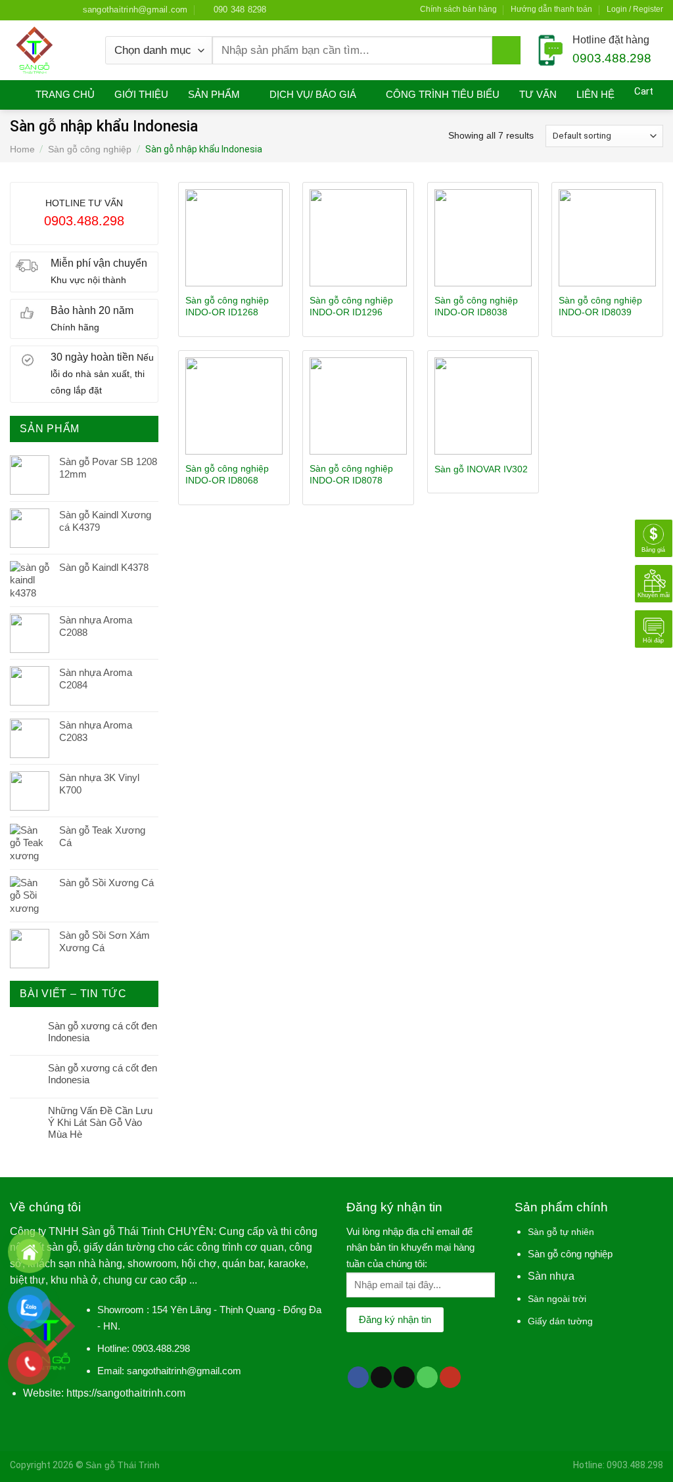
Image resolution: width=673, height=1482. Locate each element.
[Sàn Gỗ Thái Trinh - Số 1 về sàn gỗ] (47, 50)
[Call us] (427, 1377)
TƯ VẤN (538, 94)
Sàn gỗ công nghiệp (89, 149)
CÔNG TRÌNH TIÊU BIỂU (442, 94)
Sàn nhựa (551, 1276)
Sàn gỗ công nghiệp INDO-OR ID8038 (476, 306)
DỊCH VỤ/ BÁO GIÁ (312, 94)
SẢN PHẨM (214, 94)
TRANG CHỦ (65, 94)
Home (22, 149)
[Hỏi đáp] (653, 627)
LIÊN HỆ (595, 94)
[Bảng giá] (653, 537)
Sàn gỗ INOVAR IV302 (481, 469)
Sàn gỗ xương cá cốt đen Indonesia (102, 1031)
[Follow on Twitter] (41, 9)
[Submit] (506, 50)
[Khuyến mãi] (653, 582)
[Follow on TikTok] (381, 1377)
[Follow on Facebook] (16, 9)
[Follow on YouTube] (450, 1377)
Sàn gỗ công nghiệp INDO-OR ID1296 (351, 306)
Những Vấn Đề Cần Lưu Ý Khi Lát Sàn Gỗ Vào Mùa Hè (100, 1122)
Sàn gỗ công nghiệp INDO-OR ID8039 (600, 306)
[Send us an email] (53, 9)
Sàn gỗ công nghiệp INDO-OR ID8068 (227, 474)
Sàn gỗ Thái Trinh (122, 1465)
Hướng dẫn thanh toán (551, 9)
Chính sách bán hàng (458, 9)
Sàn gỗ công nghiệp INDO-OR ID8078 (351, 474)
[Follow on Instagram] (28, 9)
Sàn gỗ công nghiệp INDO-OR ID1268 (227, 306)
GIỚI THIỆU (141, 94)
